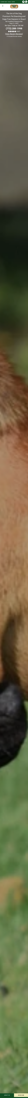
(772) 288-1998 (14, 28)
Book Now (21, 1095)
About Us (7, 1095)
